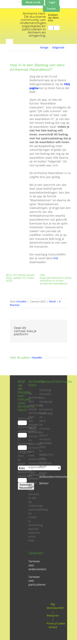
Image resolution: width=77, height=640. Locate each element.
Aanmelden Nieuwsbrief (26, 486)
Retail (52, 301)
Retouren (53, 615)
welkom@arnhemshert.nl (56, 477)
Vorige (44, 47)
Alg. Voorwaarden (55, 606)
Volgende (58, 47)
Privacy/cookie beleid (56, 625)
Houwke (21, 301)
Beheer (44, 483)
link (55, 258)
